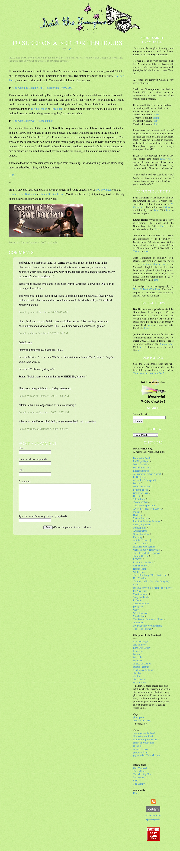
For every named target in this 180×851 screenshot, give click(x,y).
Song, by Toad (140, 597)
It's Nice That (140, 590)
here (156, 210)
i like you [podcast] (142, 524)
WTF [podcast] (140, 613)
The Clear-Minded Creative (146, 553)
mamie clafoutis (141, 666)
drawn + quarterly (142, 720)
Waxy (136, 609)
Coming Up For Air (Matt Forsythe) (151, 581)
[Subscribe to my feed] (153, 801)
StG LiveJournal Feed (153, 815)
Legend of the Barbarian (22, 194)
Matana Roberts (141, 518)
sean (32, 312)
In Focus (137, 600)
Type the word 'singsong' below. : (43, 516)
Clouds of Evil (140, 502)
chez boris (138, 673)
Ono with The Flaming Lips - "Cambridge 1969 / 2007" (43, 87)
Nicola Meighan (141, 534)
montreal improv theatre (145, 739)
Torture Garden (140, 556)
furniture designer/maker (155, 264)
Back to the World (142, 458)
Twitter (166, 207)
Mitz (156, 124)
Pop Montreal (103, 189)
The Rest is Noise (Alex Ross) (148, 619)
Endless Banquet (141, 470)
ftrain (136, 584)
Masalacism (138, 616)
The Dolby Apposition (144, 505)
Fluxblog (137, 537)
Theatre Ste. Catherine (51, 194)
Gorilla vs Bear (140, 492)
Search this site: (141, 414)
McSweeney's (139, 777)
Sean (156, 114)
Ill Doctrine (139, 477)
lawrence (137, 654)
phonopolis (138, 717)
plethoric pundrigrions (144, 546)
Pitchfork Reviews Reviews (146, 521)
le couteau (138, 660)
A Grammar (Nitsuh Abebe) (147, 473)
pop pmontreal (140, 752)
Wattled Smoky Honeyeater (146, 549)
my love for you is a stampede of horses (152, 587)
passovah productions (143, 742)
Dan (68, 49)
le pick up (138, 651)
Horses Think (139, 568)
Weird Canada (140, 464)
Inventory (138, 606)
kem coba (138, 657)
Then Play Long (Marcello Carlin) (150, 575)
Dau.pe (136, 483)
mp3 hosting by (153, 820)
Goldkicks (138, 622)
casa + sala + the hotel (144, 733)
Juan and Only (140, 565)
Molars (136, 511)
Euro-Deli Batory (141, 647)
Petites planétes (140, 489)
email (146, 251)
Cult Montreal (140, 768)
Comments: (25, 481)
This (162, 226)
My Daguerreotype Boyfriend (147, 625)
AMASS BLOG (141, 603)
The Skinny (139, 783)
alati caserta (139, 679)
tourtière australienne (143, 669)
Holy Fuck (57, 108)
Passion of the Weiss (143, 562)
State (135, 780)
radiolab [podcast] (142, 540)
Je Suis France (39, 108)
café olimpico (140, 644)
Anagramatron (140, 530)
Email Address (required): (33, 459)
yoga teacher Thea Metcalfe (146, 755)
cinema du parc (140, 749)
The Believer (139, 771)
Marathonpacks (140, 594)
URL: (22, 470)
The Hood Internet (142, 628)
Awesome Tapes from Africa (147, 508)
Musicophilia (139, 527)
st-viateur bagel (140, 641)
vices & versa (139, 682)
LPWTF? (137, 559)
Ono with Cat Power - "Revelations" (32, 120)
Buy (12, 175)
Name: (22, 448)
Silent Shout (139, 499)
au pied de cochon (142, 663)
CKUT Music (139, 543)
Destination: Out (141, 467)
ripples (136, 676)
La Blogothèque (141, 461)
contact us (165, 158)
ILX (135, 793)
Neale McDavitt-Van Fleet (146, 289)
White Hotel (139, 571)
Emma (156, 117)
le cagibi (137, 745)
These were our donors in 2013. (149, 373)
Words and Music (141, 486)
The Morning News (142, 774)
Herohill (137, 496)
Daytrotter (138, 515)
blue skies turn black (143, 736)
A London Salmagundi (144, 480)
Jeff (156, 120)
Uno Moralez (139, 578)
